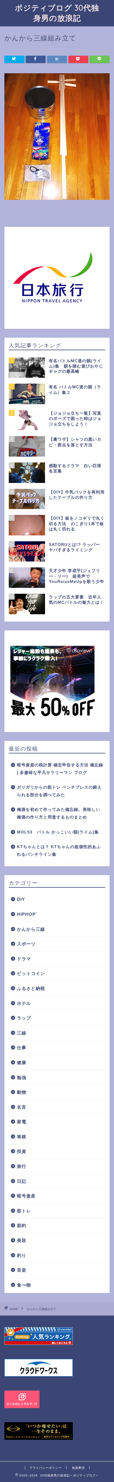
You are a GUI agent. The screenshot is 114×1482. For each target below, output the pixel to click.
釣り (21, 1255)
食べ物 (24, 1284)
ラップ (24, 1017)
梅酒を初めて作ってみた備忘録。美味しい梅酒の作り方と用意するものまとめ (58, 813)
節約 (21, 1225)
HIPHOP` (27, 914)
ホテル (24, 1003)
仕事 (21, 1047)
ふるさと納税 (31, 988)
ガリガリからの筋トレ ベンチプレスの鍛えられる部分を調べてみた (59, 791)
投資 (21, 1151)
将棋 (21, 1136)
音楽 (21, 1269)
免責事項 (78, 1467)
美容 (21, 1240)
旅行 (21, 1166)
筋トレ (24, 1210)
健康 (21, 1062)
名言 (21, 1107)
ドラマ (24, 958)
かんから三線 (31, 929)
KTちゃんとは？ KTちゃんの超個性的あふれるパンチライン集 (59, 851)
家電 (21, 1121)
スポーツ (26, 943)
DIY (21, 899)
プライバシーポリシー (46, 1467)
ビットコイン (31, 973)
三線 (21, 1032)
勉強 (21, 1077)
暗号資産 (26, 1195)
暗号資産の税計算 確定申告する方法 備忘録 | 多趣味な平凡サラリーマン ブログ (60, 769)
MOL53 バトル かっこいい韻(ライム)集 (58, 832)
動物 (21, 1092)
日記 (21, 1181)
